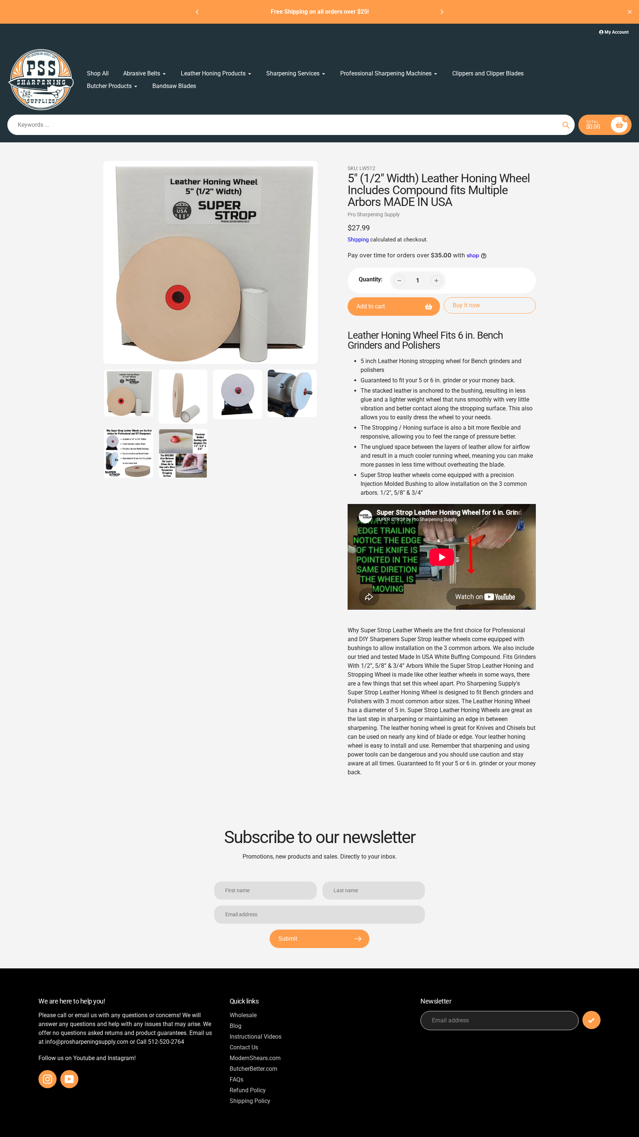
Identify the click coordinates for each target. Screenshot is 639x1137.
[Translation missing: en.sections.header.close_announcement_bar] (629, 12)
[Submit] (591, 1020)
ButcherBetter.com (253, 1068)
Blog (235, 1025)
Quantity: (371, 279)
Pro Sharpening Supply (374, 214)
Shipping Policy (250, 1100)
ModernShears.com (255, 1058)
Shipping (358, 239)
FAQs (236, 1079)
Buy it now (466, 305)
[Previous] (197, 12)
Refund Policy (248, 1090)
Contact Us (244, 1047)
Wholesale (243, 1015)
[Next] (441, 12)
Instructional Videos (255, 1036)
